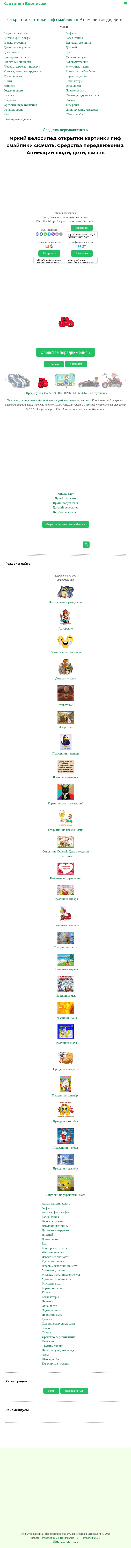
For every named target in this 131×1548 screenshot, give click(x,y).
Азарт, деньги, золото (18, 33)
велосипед (75, 409)
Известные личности (17, 61)
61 (61, 393)
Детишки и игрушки (17, 47)
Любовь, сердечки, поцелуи (22, 66)
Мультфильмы (13, 76)
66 (82, 393)
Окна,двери (73, 85)
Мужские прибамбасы (80, 71)
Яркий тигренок (65, 498)
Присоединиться (74, 1390)
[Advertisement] (65, 182)
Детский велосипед (65, 507)
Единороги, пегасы (16, 57)
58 (50, 393)
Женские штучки (77, 57)
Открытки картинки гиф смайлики (30, 400)
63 (70, 393)
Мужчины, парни (77, 66)
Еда (68, 52)
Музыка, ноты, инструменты (23, 71)
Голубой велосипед (65, 512)
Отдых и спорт (13, 90)
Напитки (9, 85)
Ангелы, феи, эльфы (17, 37)
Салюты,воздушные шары (83, 95)
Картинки (98, 409)
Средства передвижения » (65, 130)
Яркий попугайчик (65, 503)
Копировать (81, 227)
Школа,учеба (74, 114)
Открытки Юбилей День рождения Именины (65, 854)
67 (85, 393)
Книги (8, 81)
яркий (87, 409)
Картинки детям (76, 76)
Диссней (71, 47)
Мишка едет (65, 493)
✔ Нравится (75, 364)
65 (78, 393)
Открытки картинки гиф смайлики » (42, 19)
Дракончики (12, 52)
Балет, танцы (74, 37)
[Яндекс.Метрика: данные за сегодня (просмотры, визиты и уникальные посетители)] (65, 1542)
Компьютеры (74, 81)
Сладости (10, 100)
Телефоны (72, 105)
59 (54, 393)
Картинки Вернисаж (24, 3)
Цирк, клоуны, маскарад (82, 109)
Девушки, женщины (79, 42)
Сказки (70, 100)
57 (46, 393)
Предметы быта (76, 90)
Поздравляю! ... (49, 1537)
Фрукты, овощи (14, 109)
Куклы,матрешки (77, 61)
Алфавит (71, 33)
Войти (51, 1390)
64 (74, 393)
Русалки (9, 95)
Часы (7, 114)
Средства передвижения (20, 105)
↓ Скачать (54, 364)
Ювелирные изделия (17, 119)
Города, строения (15, 42)
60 (58, 393)
